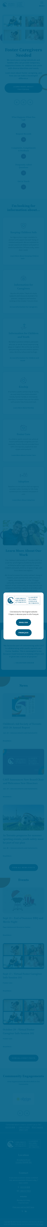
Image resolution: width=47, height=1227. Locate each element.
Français (24, 632)
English (23, 622)
